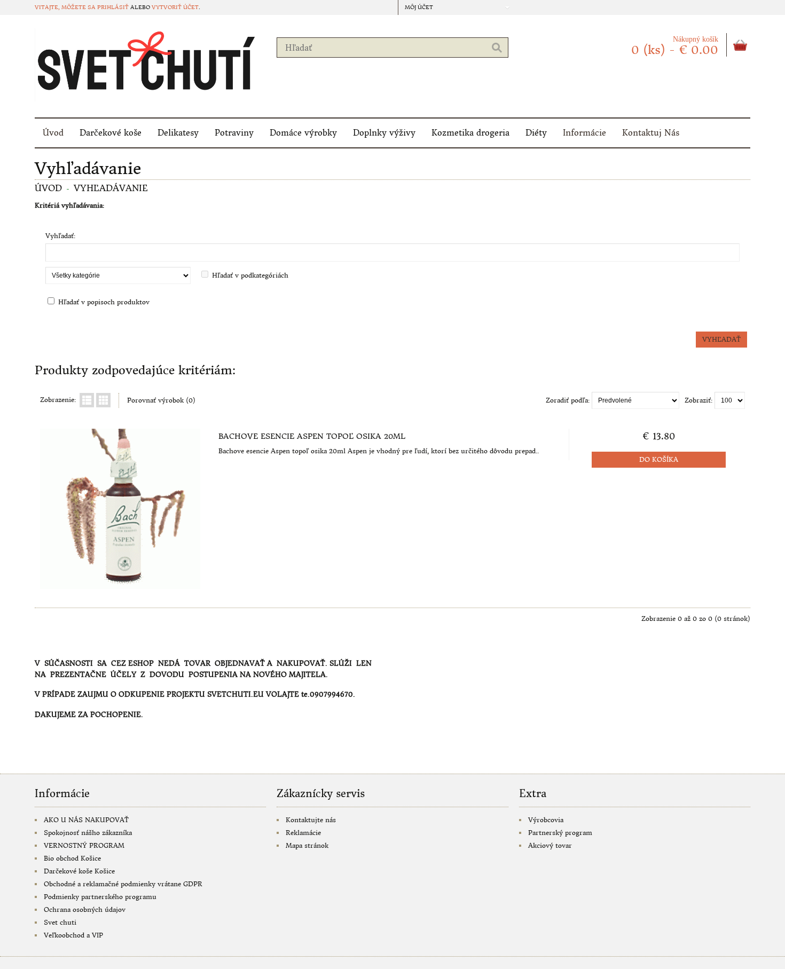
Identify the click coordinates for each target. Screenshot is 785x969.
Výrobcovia (545, 820)
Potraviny (234, 133)
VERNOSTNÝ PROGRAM (84, 845)
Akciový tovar (550, 845)
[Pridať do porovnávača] (196, 577)
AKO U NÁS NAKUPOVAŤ (86, 820)
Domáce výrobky (303, 133)
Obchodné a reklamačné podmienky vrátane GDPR (123, 884)
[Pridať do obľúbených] (178, 577)
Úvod (53, 133)
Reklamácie (303, 833)
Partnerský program (560, 833)
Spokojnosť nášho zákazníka (88, 833)
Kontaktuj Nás (650, 133)
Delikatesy (178, 133)
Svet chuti (60, 922)
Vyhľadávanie (111, 188)
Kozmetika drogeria (470, 133)
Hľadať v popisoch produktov (104, 302)
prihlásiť (113, 7)
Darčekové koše (111, 133)
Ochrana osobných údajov (84, 909)
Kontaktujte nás (311, 820)
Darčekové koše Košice (79, 871)
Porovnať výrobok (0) (161, 400)
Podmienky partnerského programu (100, 897)
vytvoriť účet (175, 7)
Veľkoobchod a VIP (73, 935)
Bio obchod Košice (72, 858)
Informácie (584, 133)
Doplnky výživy (384, 133)
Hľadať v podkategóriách (250, 275)
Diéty (536, 133)
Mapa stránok (307, 845)
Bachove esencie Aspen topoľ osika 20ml (311, 436)
